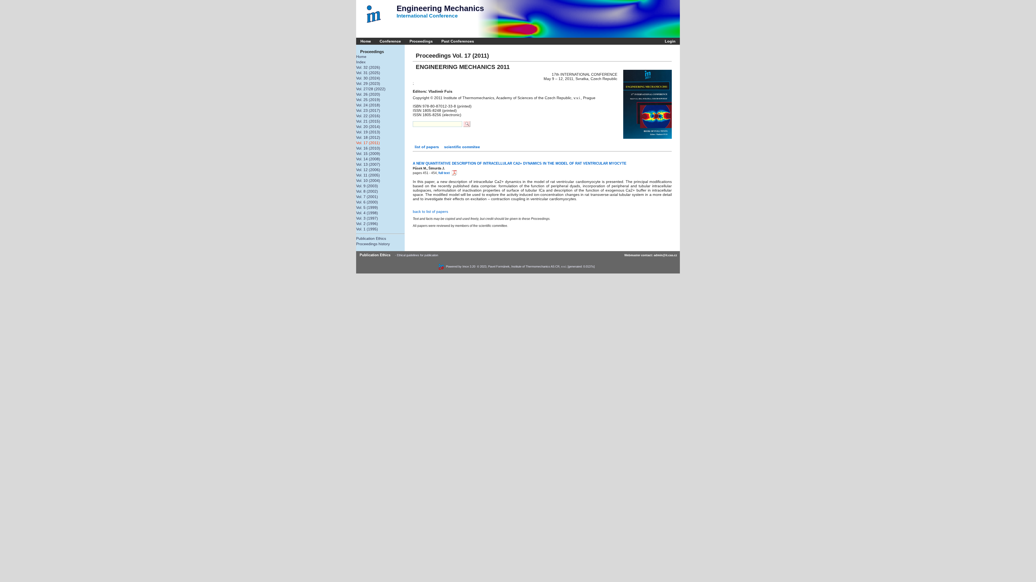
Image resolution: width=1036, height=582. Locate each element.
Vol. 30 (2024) (368, 78)
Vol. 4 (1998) (367, 213)
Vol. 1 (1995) (367, 229)
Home (365, 41)
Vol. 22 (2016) (368, 116)
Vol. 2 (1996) (367, 223)
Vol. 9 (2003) (367, 186)
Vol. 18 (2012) (368, 137)
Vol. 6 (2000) (367, 202)
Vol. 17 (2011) (368, 143)
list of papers (427, 147)
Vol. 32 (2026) (368, 67)
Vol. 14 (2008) (368, 159)
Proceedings (421, 41)
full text (444, 173)
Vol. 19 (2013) (368, 132)
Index (361, 62)
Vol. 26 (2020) (368, 94)
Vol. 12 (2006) (368, 170)
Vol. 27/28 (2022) (371, 89)
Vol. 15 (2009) (368, 153)
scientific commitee (462, 147)
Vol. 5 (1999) (367, 207)
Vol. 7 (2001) (367, 197)
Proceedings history (373, 244)
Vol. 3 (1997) (367, 218)
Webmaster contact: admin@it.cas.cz (650, 255)
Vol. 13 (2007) (368, 164)
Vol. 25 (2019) (368, 100)
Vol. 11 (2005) (368, 175)
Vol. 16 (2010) (368, 148)
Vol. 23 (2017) (368, 110)
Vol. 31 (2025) (368, 73)
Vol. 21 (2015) (368, 121)
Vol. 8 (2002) (367, 191)
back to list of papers (430, 211)
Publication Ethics (371, 238)
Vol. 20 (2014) (368, 126)
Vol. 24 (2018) (368, 105)
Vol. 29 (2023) (368, 83)
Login (669, 41)
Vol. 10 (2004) (368, 180)
